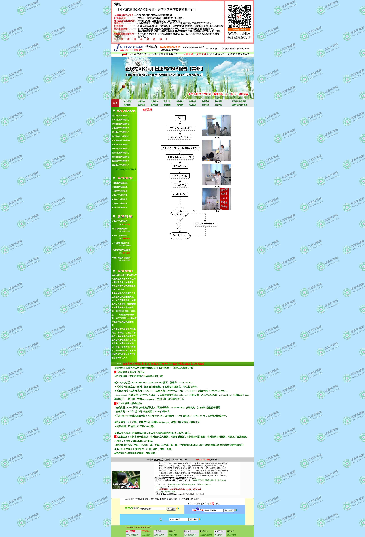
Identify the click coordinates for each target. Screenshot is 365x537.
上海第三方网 (159, 535)
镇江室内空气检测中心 (120, 161)
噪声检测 (180, 105)
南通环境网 (172, 535)
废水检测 (141, 105)
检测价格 (192, 101)
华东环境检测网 (132, 535)
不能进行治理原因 (239, 101)
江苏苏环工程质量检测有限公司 (204, 480)
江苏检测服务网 (190, 535)
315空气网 (219, 535)
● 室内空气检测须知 (119, 183)
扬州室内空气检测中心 (120, 132)
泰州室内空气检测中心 (120, 157)
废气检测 (154, 105)
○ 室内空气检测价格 (119, 203)
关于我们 (218, 105)
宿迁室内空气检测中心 (120, 153)
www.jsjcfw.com (181, 395)
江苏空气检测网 (206, 535)
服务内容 (141, 101)
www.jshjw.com (147, 391)
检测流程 (205, 101)
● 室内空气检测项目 (119, 199)
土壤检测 (167, 105)
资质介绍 (167, 101)
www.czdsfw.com (148, 399)
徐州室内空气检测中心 (120, 136)
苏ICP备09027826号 (169, 492)
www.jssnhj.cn (175, 487)
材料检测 (127, 105)
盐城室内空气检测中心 (120, 144)
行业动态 (192, 105)
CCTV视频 (127, 101)
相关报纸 (218, 101)
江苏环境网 (146, 535)
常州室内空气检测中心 (120, 124)
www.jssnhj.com (120, 395)
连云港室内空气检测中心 (121, 140)
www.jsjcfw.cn (226, 395)
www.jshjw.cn (191, 391)
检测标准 (154, 101)
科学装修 (205, 105)
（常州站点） (221, 480)
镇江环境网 (231, 535)
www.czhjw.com (204, 484)
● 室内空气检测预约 (119, 208)
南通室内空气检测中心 (120, 165)
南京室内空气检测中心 (120, 116)
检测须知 (180, 101)
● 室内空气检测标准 (119, 191)
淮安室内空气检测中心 (120, 149)
